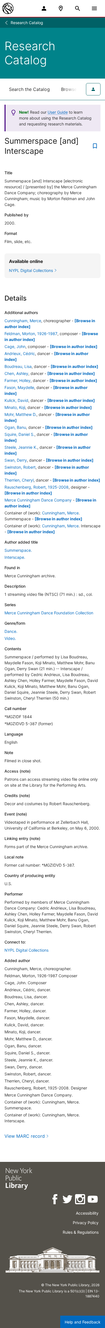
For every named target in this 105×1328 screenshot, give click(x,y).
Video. (10, 638)
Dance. (10, 631)
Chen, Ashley (16, 373)
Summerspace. (18, 550)
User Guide (58, 112)
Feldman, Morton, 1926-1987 (30, 333)
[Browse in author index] (73, 346)
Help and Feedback (83, 1322)
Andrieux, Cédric (19, 353)
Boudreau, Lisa (18, 366)
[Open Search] (77, 8)
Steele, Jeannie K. (20, 447)
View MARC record (24, 1136)
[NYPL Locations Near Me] (60, 8)
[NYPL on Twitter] (67, 1200)
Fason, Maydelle (19, 387)
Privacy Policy (86, 1222)
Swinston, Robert (20, 467)
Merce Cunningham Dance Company (38, 500)
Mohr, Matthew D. (20, 414)
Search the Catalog (29, 89)
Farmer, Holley (17, 380)
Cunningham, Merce (22, 320)
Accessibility (87, 1213)
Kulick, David (16, 400)
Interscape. (14, 557)
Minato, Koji (14, 407)
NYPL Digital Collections (26, 950)
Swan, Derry (15, 460)
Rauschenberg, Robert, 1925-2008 (36, 487)
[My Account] (44, 8)
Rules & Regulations (81, 1232)
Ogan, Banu (15, 427)
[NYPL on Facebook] (55, 1200)
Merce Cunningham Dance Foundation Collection (48, 612)
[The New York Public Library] (7, 8)
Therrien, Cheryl (19, 480)
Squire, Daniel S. (19, 434)
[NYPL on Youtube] (93, 1200)
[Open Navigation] (94, 8)
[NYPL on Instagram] (80, 1200)
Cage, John (14, 346)
